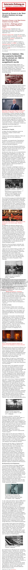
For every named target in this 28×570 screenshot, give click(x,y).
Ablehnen (10, 289)
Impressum (19, 291)
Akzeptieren (3, 289)
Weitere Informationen (11, 291)
